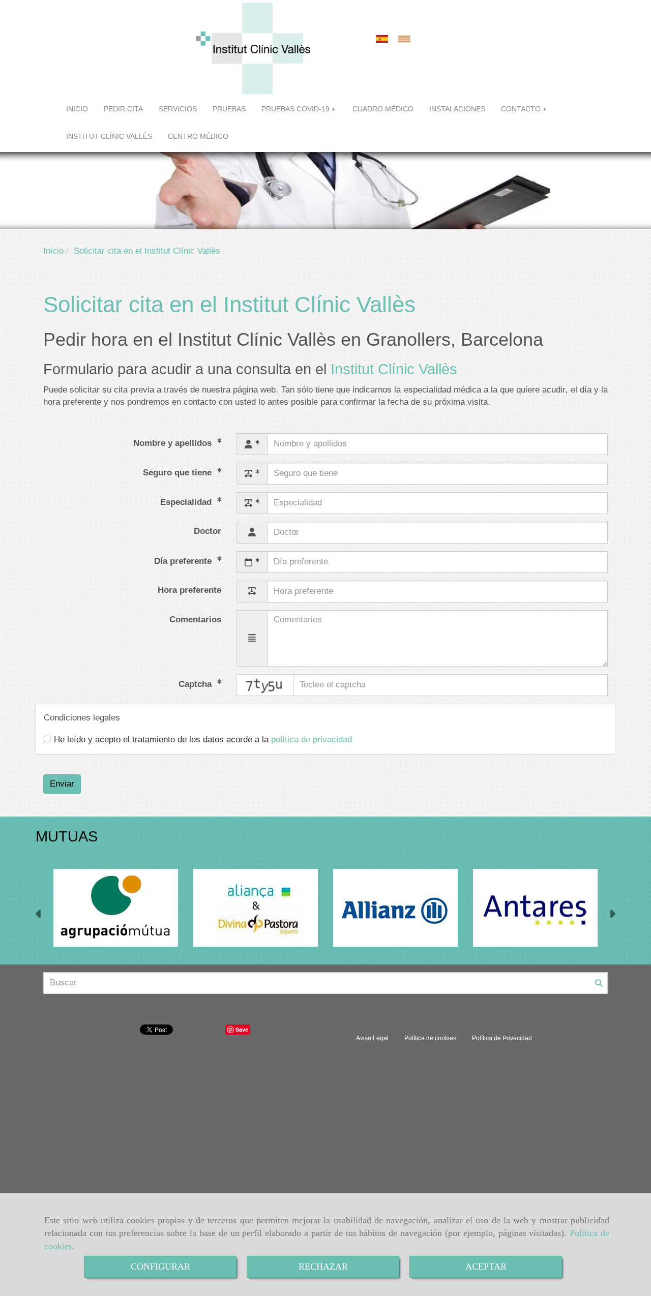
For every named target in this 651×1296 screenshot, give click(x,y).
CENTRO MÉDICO (198, 136)
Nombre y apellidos (173, 442)
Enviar (62, 784)
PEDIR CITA (123, 109)
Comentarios (195, 619)
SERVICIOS (178, 109)
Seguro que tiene (178, 472)
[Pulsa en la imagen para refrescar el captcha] (265, 685)
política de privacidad (311, 739)
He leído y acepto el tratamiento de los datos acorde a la (203, 739)
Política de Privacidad (502, 1038)
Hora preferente (189, 590)
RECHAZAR (323, 1266)
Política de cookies (430, 1038)
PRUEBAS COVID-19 (296, 109)
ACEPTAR (486, 1266)
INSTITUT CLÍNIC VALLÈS (109, 136)
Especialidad (187, 501)
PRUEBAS (229, 109)
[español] (384, 39)
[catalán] (407, 39)
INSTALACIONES (457, 109)
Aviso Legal (372, 1038)
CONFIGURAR (160, 1266)
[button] (39, 915)
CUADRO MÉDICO (382, 109)
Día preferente (184, 560)
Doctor (207, 531)
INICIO (77, 109)
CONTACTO (522, 109)
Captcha (196, 684)
